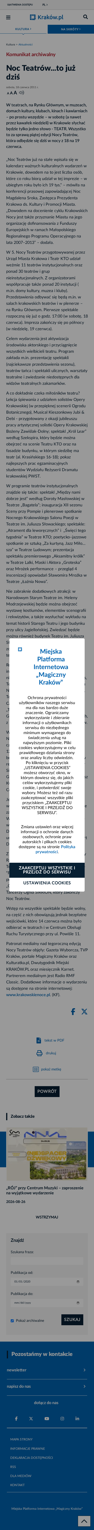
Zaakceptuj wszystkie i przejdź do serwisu (47, 870)
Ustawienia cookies (47, 883)
